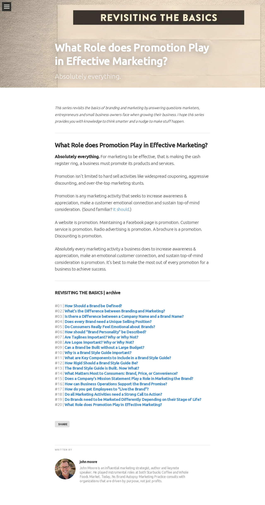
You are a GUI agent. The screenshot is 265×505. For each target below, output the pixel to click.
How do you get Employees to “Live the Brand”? (106, 389)
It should (121, 209)
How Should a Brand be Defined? (93, 305)
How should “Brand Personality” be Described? (105, 332)
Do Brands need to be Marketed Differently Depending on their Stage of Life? (133, 399)
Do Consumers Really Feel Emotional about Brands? (110, 326)
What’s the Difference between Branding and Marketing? (115, 311)
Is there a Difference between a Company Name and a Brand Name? (124, 316)
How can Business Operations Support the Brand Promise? (116, 384)
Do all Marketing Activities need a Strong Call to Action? (113, 394)
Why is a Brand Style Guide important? (98, 352)
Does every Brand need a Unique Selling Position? (108, 321)
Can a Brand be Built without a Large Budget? (104, 347)
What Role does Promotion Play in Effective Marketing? (113, 404)
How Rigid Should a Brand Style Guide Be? (101, 363)
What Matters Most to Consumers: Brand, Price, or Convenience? (121, 373)
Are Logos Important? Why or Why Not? (99, 342)
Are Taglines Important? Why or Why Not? (101, 337)
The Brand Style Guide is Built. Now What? (102, 368)
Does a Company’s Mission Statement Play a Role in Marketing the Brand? (129, 378)
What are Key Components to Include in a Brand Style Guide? (118, 357)
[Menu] (6, 6)
